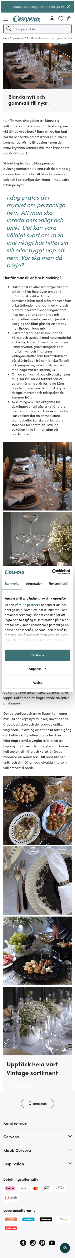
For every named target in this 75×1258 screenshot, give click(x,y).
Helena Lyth (41, 168)
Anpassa (35, 669)
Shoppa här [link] (22, 1084)
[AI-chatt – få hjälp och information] (65, 1248)
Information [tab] (33, 583)
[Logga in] (52, 19)
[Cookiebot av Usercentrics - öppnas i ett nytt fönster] (53, 572)
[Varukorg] (69, 19)
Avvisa (37, 682)
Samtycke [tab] (12, 583)
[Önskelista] (60, 19)
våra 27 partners (27, 605)
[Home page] (26, 20)
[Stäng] (68, 6)
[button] (9, 28)
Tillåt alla (37, 655)
